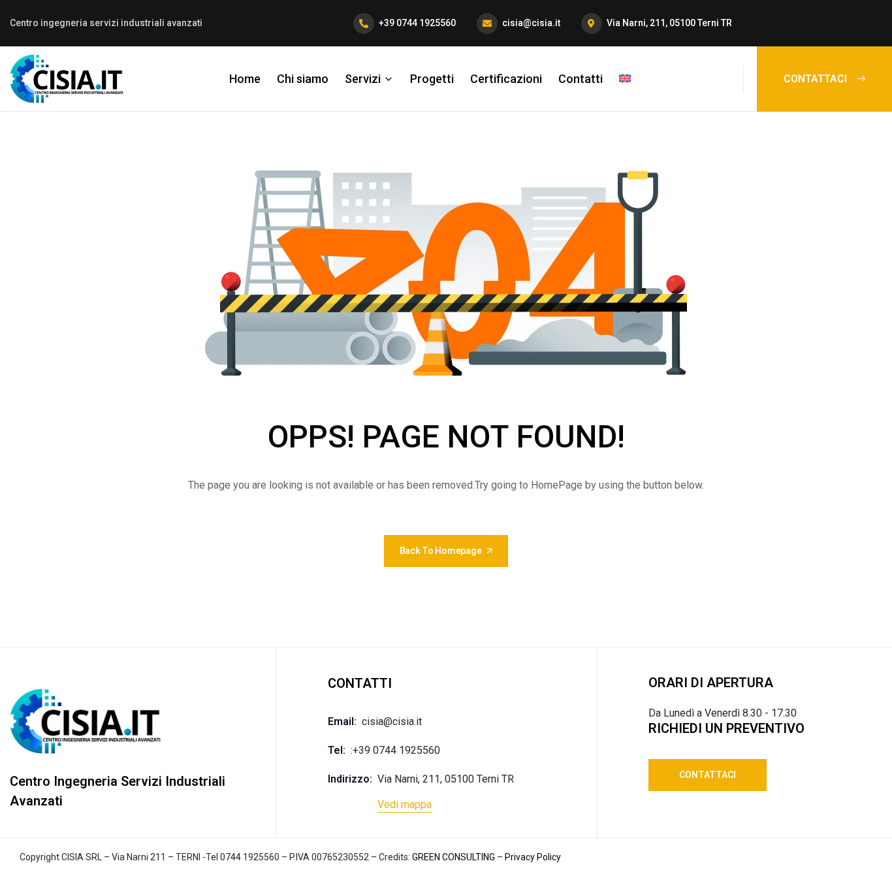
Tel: (336, 750)
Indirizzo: (350, 779)
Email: (342, 721)
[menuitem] (625, 78)
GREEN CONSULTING (452, 857)
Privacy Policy (533, 857)
